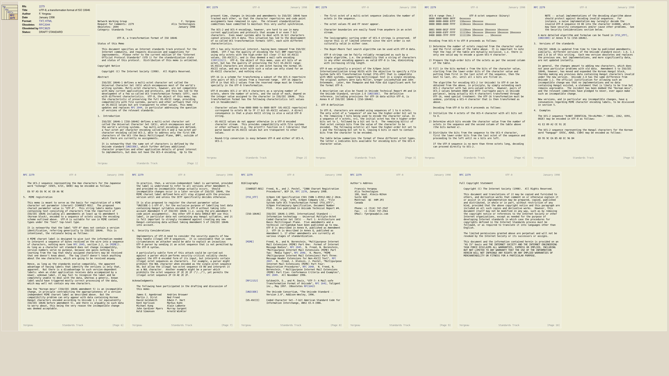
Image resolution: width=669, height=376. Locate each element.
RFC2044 (44, 24)
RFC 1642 (320, 283)
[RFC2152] (218, 60)
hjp (4, 6)
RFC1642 (309, 286)
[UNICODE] (131, 146)
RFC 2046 (299, 252)
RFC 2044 (136, 107)
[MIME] (114, 244)
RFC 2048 (308, 266)
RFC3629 (44, 28)
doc (7, 9)
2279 (42, 6)
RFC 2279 (12, 16)
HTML (48, 20)
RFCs (10, 12)
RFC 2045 (78, 244)
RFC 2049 (272, 275)
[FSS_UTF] (621, 35)
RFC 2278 (301, 191)
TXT (41, 20)
